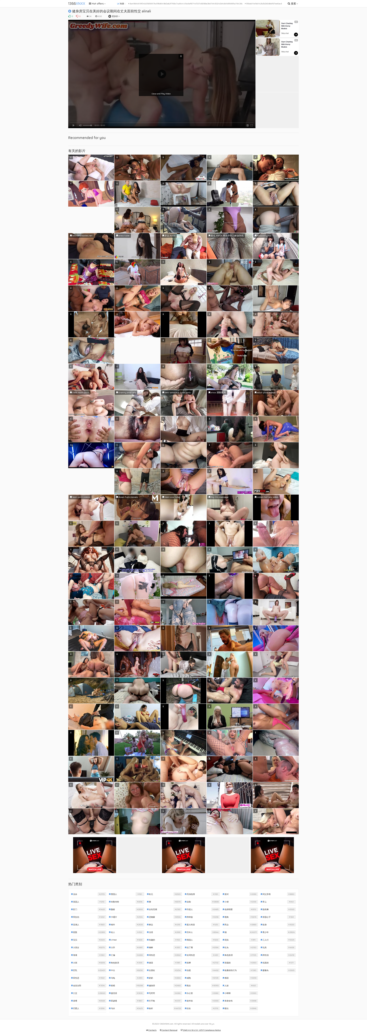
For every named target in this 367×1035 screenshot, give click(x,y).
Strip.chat (285, 33)
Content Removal (169, 1030)
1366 (76, 3)
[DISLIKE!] (77, 16)
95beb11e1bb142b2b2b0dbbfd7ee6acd (264, 3)
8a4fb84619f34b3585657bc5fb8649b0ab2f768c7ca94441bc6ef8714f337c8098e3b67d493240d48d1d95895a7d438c (186, 3)
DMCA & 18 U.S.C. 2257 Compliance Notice (202, 1030)
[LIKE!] (69, 16)
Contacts (152, 1030)
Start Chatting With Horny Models (287, 26)
